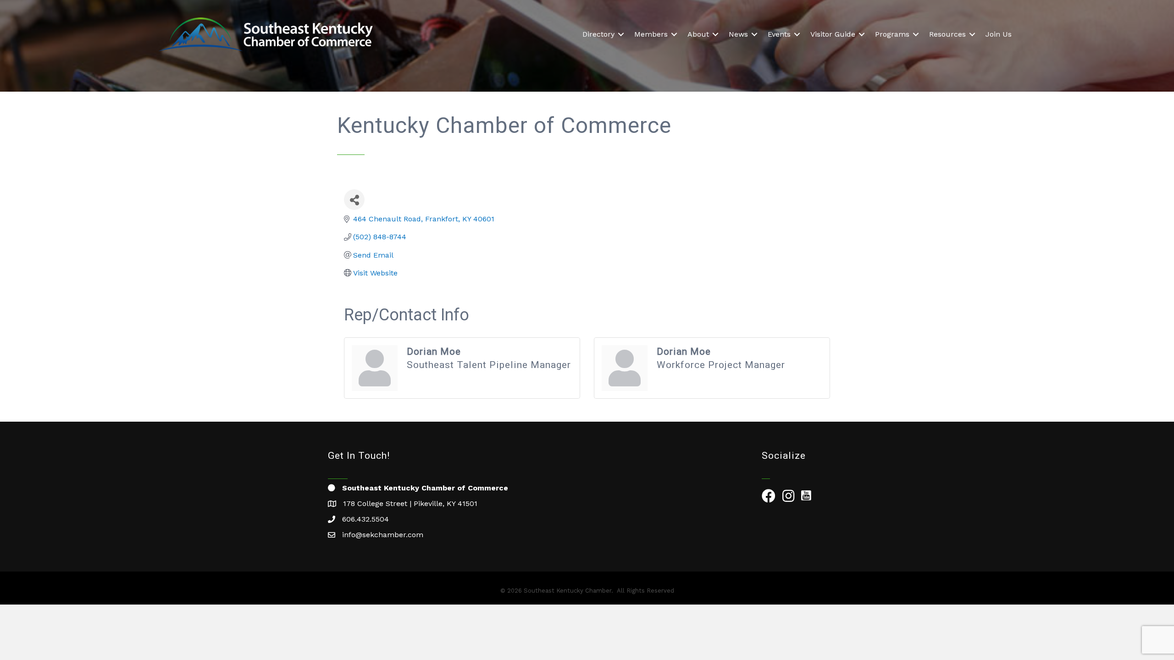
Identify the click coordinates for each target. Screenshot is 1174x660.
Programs (892, 34)
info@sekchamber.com (382, 534)
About (698, 34)
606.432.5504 (365, 519)
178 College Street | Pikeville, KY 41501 (410, 503)
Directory (598, 34)
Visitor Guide (832, 34)
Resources (947, 34)
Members (651, 34)
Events (779, 34)
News (738, 34)
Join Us (999, 34)
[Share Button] (354, 199)
